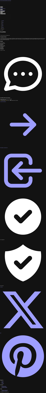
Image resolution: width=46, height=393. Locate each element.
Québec (2, 25)
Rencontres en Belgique (4, 387)
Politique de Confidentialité (5, 390)
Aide (1, 9)
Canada (2, 22)
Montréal (3, 27)
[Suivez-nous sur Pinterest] (23, 378)
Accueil (2, 381)
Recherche (4, 10)
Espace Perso (2, 11)
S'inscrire (4, 8)
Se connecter (1, 8)
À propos (3, 383)
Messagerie (1, 10)
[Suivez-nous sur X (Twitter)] (23, 332)
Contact (2, 382)
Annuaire (3, 20)
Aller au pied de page (8, 0)
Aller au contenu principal (3, 0)
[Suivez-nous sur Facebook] (0, 333)
